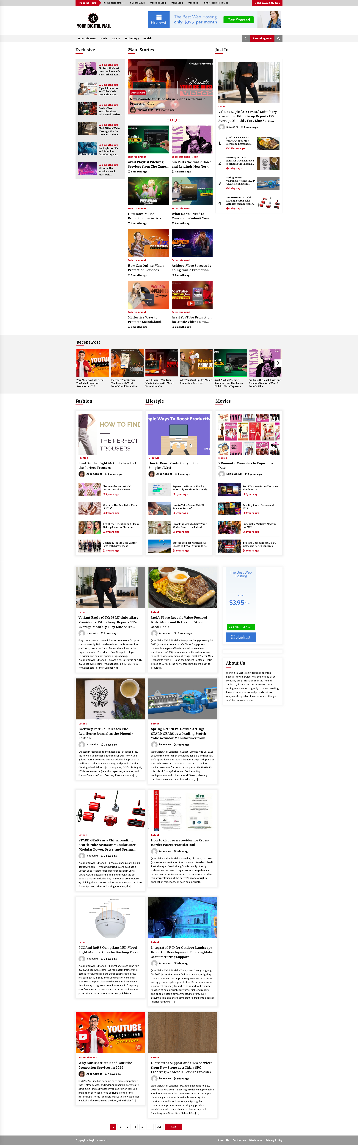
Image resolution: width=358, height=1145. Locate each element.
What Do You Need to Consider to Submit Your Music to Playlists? (190, 216)
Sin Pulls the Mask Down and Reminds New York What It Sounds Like (109, 71)
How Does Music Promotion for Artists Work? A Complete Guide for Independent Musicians (147, 216)
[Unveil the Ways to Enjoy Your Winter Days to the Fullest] (159, 527)
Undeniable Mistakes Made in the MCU (259, 526)
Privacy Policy (274, 1140)
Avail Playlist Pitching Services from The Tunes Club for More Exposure (148, 164)
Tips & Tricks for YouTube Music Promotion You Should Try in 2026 (109, 91)
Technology (132, 38)
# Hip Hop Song (158, 2)
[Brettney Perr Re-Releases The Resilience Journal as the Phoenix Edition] (268, 163)
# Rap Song (177, 2)
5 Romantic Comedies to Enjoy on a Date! (245, 465)
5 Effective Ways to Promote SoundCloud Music (144, 319)
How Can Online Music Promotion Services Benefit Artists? (146, 268)
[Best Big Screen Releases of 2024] (229, 508)
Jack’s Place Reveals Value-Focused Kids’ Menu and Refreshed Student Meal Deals (238, 140)
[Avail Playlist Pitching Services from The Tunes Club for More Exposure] (148, 139)
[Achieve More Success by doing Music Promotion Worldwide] (192, 243)
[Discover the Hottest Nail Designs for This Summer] (89, 489)
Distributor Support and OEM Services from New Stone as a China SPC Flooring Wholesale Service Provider (181, 1067)
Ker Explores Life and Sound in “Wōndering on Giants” (108, 151)
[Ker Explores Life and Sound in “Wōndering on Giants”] (87, 148)
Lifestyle (154, 401)
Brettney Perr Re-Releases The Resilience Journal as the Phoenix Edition (240, 160)
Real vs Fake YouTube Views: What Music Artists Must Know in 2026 (109, 111)
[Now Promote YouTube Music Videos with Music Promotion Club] (161, 363)
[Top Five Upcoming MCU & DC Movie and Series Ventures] (229, 546)
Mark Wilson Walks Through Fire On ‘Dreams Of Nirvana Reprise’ (110, 131)
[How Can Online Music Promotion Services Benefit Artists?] (148, 243)
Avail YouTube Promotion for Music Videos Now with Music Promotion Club (192, 319)
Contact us (239, 1140)
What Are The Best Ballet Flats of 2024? (120, 507)
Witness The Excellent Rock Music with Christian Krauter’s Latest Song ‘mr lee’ (110, 171)
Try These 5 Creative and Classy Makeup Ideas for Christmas (121, 526)
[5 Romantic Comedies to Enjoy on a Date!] (249, 434)
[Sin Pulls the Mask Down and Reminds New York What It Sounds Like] (87, 68)
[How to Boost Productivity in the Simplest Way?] (179, 434)
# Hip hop (193, 2)
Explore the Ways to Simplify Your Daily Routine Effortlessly (190, 488)
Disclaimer (255, 1140)
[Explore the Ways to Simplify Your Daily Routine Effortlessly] (159, 489)
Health (147, 38)
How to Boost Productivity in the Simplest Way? (173, 465)
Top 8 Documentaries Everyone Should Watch (260, 488)
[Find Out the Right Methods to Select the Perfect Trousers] (109, 434)
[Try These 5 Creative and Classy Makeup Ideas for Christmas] (89, 527)
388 (159, 1126)
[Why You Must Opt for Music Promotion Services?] (170, 87)
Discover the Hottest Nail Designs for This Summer (117, 488)
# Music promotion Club (216, 2)
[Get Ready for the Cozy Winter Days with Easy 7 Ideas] (89, 546)
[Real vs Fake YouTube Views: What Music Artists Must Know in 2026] (87, 108)
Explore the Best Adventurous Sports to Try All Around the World (190, 545)
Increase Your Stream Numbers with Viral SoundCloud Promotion (124, 383)
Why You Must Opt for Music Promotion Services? (168, 103)
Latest (116, 38)
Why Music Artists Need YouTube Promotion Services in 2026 (89, 383)
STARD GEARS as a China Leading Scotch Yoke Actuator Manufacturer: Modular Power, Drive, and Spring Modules (240, 200)
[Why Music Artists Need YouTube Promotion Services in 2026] (92, 363)
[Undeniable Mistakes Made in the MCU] (229, 527)
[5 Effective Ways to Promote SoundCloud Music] (148, 295)
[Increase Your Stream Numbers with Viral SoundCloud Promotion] (127, 363)
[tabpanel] (170, 87)
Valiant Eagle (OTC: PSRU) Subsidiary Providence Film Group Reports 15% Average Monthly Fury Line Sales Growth (247, 116)
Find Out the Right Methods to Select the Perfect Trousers (107, 465)
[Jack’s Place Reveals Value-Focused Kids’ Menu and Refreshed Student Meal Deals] (268, 143)
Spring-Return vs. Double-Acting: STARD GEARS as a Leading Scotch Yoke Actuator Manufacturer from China (240, 180)
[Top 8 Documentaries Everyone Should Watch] (229, 489)
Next (278, 363)
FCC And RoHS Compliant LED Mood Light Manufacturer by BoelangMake (108, 950)
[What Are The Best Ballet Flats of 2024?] (89, 508)
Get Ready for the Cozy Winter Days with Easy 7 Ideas (119, 544)
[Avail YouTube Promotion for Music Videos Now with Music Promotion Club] (192, 295)
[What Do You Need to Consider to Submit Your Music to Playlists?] (192, 191)
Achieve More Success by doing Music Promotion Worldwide (191, 268)
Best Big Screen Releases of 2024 (258, 507)
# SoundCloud (137, 2)
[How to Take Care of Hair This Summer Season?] (159, 508)
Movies (223, 401)
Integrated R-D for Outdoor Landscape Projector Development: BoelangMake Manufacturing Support (182, 952)
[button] (246, 38)
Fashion (84, 401)
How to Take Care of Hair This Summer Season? (190, 507)
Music (104, 38)
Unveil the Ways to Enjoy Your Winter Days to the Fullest (190, 526)
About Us (223, 1140)
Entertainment (87, 38)
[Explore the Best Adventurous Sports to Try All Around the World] (159, 546)
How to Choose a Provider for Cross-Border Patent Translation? (180, 842)
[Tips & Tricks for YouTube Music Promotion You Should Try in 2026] (87, 88)
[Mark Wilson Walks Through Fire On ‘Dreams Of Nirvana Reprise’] (87, 128)
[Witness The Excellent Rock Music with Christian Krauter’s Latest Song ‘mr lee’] (87, 168)
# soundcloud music (113, 2)
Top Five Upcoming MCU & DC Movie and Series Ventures (259, 544)
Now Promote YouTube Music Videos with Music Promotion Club (159, 383)
